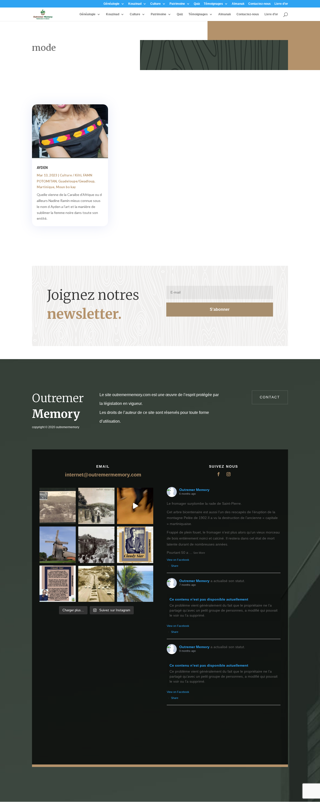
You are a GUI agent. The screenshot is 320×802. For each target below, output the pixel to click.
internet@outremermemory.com (103, 474)
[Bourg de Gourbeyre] (58, 506)
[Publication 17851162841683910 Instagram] (58, 544)
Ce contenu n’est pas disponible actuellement (209, 599)
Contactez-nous (259, 4)
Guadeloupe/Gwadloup (76, 181)
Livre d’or (281, 4)
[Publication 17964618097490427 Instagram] (135, 544)
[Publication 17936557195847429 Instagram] (58, 584)
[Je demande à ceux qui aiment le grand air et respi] (135, 584)
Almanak (238, 4)
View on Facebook (178, 559)
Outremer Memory (194, 490)
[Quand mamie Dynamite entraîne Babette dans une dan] (135, 506)
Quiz (197, 4)
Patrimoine (177, 4)
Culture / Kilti (71, 175)
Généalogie (112, 4)
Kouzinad (135, 4)
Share (174, 565)
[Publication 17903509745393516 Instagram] (96, 544)
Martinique (45, 187)
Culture (155, 4)
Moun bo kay (66, 187)
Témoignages (213, 4)
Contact (270, 397)
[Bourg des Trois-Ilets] (96, 506)
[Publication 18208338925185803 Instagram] (96, 584)
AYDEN (42, 168)
